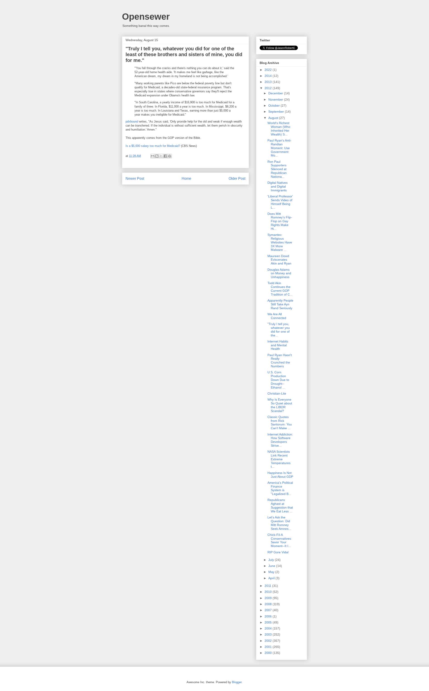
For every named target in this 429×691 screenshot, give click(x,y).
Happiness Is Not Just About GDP (280, 474)
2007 (269, 610)
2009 (269, 598)
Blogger (237, 682)
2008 (269, 604)
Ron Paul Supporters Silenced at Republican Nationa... (277, 169)
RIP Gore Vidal (277, 552)
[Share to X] (161, 156)
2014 (269, 76)
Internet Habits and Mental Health (277, 345)
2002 (269, 640)
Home (186, 178)
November (276, 99)
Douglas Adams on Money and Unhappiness (279, 273)
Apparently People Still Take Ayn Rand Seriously (280, 304)
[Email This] (152, 156)
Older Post (237, 178)
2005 (269, 622)
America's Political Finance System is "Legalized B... (280, 488)
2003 (269, 634)
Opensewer (146, 16)
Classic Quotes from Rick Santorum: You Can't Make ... (279, 422)
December (276, 93)
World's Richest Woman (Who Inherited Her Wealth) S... (278, 128)
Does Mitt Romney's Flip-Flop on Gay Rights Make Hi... (279, 221)
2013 (269, 82)
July (271, 560)
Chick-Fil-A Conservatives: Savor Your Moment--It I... (279, 540)
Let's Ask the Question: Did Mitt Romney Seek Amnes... (279, 523)
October (274, 105)
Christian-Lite (276, 393)
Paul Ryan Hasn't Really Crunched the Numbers (279, 360)
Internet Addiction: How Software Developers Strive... (280, 440)
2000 (269, 653)
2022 (269, 70)
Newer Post (135, 178)
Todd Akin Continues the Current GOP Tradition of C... (279, 288)
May (271, 572)
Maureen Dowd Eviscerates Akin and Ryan (279, 259)
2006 (269, 616)
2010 (269, 592)
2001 (269, 647)
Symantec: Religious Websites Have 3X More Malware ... (279, 242)
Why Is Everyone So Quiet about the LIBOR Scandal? (279, 405)
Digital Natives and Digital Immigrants (277, 186)
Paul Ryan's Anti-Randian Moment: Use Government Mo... (279, 148)
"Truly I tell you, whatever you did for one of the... (278, 329)
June (272, 566)
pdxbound (132, 121)
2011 (268, 585)
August (273, 118)
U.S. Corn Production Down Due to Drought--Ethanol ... (278, 379)
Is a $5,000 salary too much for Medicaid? (153, 146)
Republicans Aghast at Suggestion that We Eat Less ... (280, 505)
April (271, 578)
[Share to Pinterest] (169, 156)
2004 (269, 628)
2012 (269, 88)
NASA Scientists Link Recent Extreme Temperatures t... (278, 459)
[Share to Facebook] (165, 156)
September (276, 111)
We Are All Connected (276, 316)
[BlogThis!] (157, 156)
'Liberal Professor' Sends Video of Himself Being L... (280, 201)
